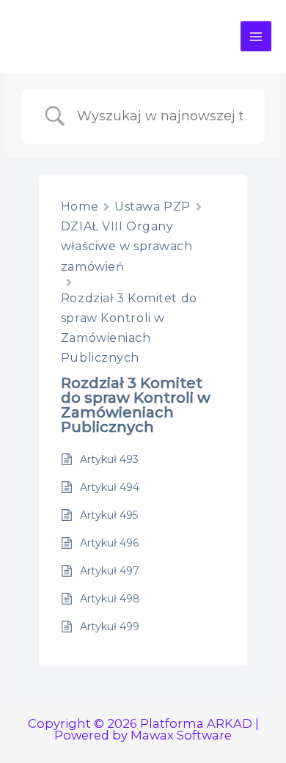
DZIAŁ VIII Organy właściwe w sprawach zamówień (127, 246)
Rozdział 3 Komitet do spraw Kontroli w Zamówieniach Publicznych (129, 328)
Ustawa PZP (152, 206)
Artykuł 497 (109, 570)
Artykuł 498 (110, 598)
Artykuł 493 (109, 459)
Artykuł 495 (109, 515)
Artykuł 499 (109, 626)
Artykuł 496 (109, 543)
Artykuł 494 (109, 487)
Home (79, 206)
